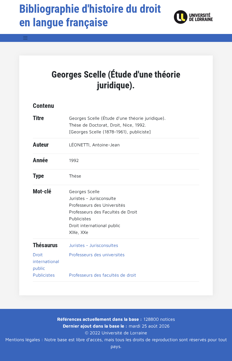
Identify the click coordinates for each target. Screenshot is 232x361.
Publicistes (44, 274)
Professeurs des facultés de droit (102, 274)
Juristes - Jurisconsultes (93, 245)
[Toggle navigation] (25, 38)
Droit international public (46, 261)
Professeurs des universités (96, 254)
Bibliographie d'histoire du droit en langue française (90, 15)
